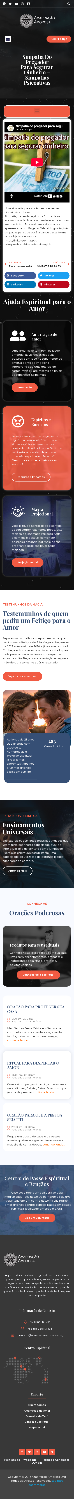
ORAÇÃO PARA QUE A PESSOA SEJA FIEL (34, 1117)
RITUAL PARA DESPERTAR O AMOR (33, 1065)
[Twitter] (29, 1452)
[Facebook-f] (22, 1452)
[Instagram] (22, 3)
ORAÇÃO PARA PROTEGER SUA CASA (35, 1009)
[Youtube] (44, 1452)
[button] (68, 4)
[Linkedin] (28, 3)
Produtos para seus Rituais (34, 945)
